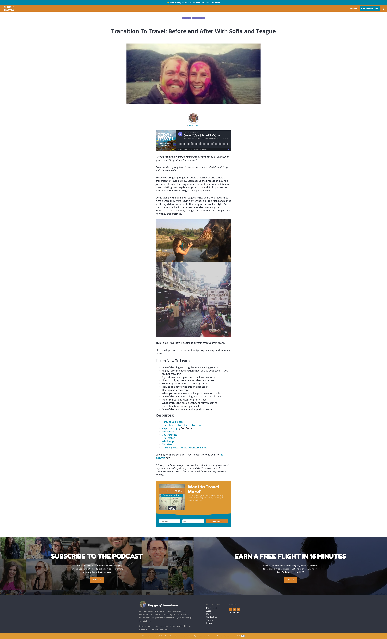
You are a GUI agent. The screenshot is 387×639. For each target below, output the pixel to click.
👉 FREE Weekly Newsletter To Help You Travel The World (193, 2)
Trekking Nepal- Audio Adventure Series (184, 447)
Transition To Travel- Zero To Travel (182, 425)
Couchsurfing (169, 434)
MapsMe (167, 444)
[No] (384, 636)
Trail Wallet (168, 437)
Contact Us (211, 617)
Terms (209, 620)
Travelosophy (198, 18)
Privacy (209, 623)
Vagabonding (169, 428)
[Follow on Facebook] (230, 609)
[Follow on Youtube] (238, 609)
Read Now (290, 580)
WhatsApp (168, 441)
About (209, 610)
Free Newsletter (369, 9)
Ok (243, 636)
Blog (208, 614)
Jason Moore (194, 125)
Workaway (168, 431)
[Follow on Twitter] (234, 609)
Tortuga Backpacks (173, 421)
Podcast (353, 9)
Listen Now (97, 580)
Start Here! (211, 607)
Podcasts (187, 18)
